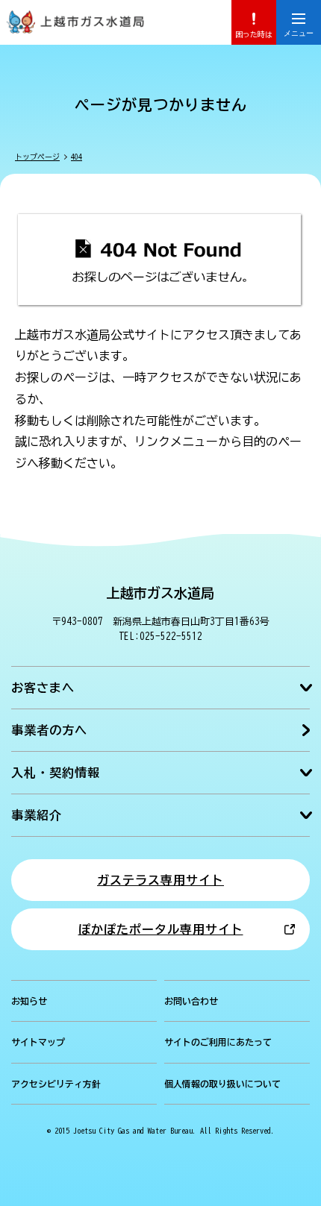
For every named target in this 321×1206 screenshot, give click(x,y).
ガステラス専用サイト (160, 880)
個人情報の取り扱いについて (222, 1083)
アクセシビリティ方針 (56, 1083)
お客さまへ (43, 688)
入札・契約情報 (55, 773)
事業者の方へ (49, 730)
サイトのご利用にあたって (218, 1041)
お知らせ (29, 1000)
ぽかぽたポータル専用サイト (160, 929)
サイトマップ (38, 1041)
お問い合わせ (191, 1000)
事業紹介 (36, 815)
